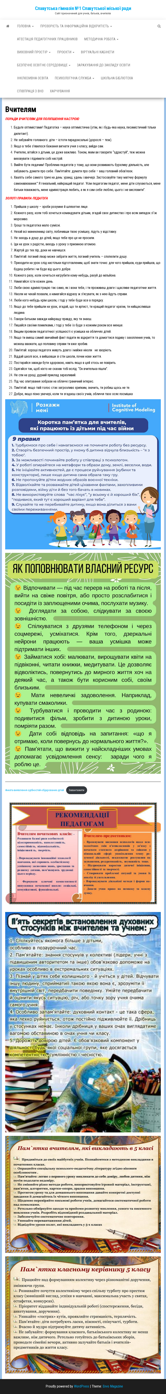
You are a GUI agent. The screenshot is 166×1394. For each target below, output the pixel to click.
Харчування (60, 91)
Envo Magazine (113, 1386)
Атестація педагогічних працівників (47, 39)
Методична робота (100, 39)
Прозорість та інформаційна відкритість (75, 26)
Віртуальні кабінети (97, 52)
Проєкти (64, 52)
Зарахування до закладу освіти (103, 65)
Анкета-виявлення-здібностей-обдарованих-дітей (34, 790)
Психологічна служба (73, 78)
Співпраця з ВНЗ (30, 91)
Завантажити (76, 790)
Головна (24, 26)
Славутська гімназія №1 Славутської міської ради (83, 8)
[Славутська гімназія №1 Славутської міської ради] (8, 26)
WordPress (81, 1386)
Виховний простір (32, 52)
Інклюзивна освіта (32, 78)
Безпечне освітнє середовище (42, 65)
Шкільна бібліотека (117, 78)
